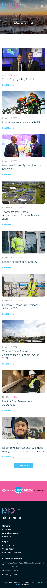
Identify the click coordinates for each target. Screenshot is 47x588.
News (21, 118)
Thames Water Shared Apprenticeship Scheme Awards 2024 (20, 355)
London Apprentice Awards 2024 (21, 261)
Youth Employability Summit (18, 79)
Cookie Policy (8, 549)
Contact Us (6, 537)
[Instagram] (19, 518)
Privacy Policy (8, 545)
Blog (15, 75)
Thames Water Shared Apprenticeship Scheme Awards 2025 (20, 215)
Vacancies (6, 530)
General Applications (10, 533)
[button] (42, 6)
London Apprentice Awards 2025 (21, 122)
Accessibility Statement (11, 552)
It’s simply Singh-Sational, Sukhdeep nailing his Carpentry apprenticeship (23, 449)
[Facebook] (4, 518)
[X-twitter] (9, 518)
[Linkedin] (14, 518)
